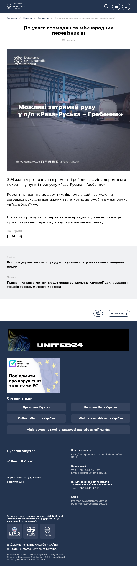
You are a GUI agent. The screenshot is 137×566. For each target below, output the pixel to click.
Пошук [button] (108, 6)
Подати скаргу (119, 313)
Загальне (43, 18)
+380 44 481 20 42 (89, 470)
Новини (27, 18)
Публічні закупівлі (21, 451)
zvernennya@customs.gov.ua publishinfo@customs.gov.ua (89, 502)
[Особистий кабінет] (126, 6)
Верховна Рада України (100, 407)
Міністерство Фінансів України (100, 418)
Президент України (36, 407)
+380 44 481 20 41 (88, 488)
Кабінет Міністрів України (36, 418)
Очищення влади (20, 460)
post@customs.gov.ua (93, 472)
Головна (12, 18)
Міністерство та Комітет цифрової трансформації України (69, 429)
